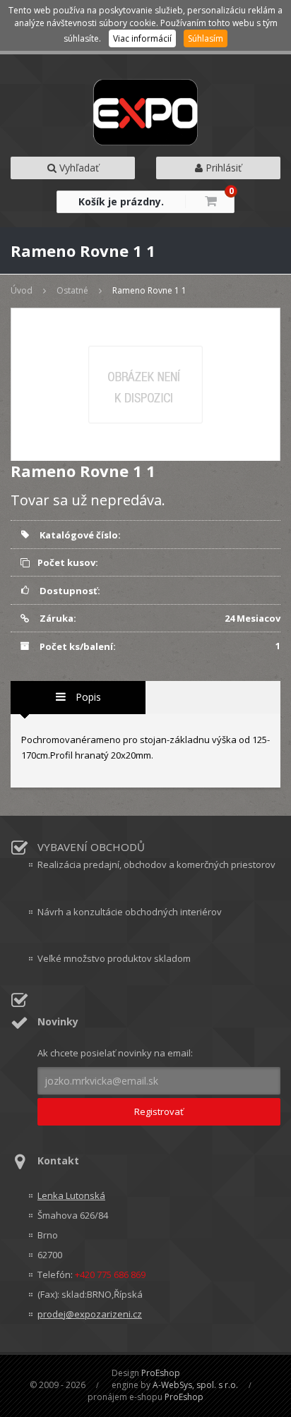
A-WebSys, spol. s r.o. (195, 1385)
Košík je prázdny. (121, 201)
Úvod (21, 290)
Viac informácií (142, 38)
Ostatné (72, 290)
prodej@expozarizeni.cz (89, 1314)
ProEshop (160, 1373)
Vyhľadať (78, 167)
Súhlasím (205, 38)
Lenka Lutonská (71, 1195)
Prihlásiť (222, 167)
